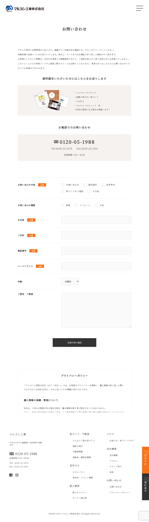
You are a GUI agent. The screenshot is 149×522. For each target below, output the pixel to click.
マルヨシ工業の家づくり (84, 440)
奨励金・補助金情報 (82, 457)
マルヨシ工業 (17, 434)
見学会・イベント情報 (83, 477)
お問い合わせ (114, 480)
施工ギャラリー (80, 492)
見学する (75, 465)
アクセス (114, 461)
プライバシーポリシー (120, 492)
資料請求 (145, 486)
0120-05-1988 (77, 141)
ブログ (110, 434)
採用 (112, 472)
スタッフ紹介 (116, 466)
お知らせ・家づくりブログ (122, 440)
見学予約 (145, 460)
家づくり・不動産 (79, 434)
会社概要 (112, 449)
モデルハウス (79, 472)
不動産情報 (78, 451)
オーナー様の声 (80, 498)
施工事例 (75, 486)
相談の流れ (78, 446)
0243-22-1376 (64, 148)
